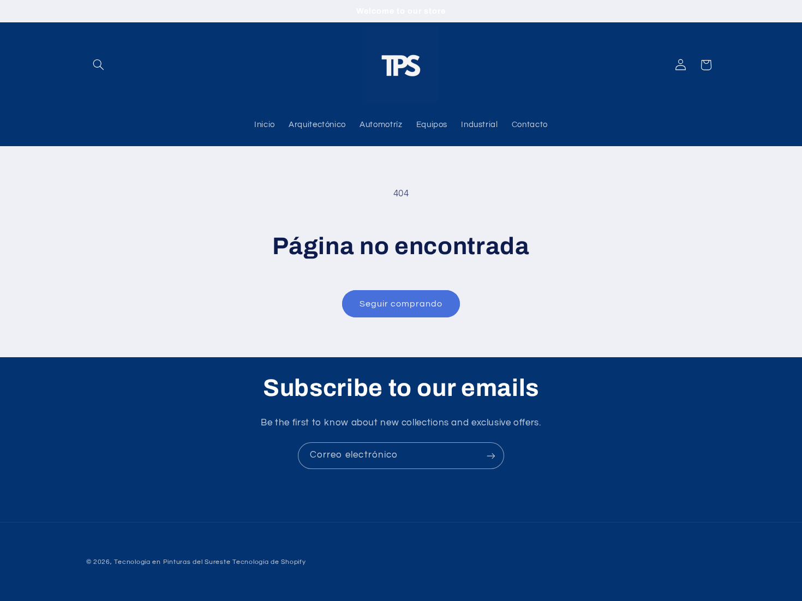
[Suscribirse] (491, 455)
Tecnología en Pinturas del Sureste (172, 562)
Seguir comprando (401, 303)
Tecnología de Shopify (269, 562)
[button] (98, 64)
